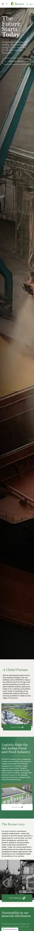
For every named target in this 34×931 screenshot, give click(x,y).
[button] (4, 4)
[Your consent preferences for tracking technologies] (9, 929)
